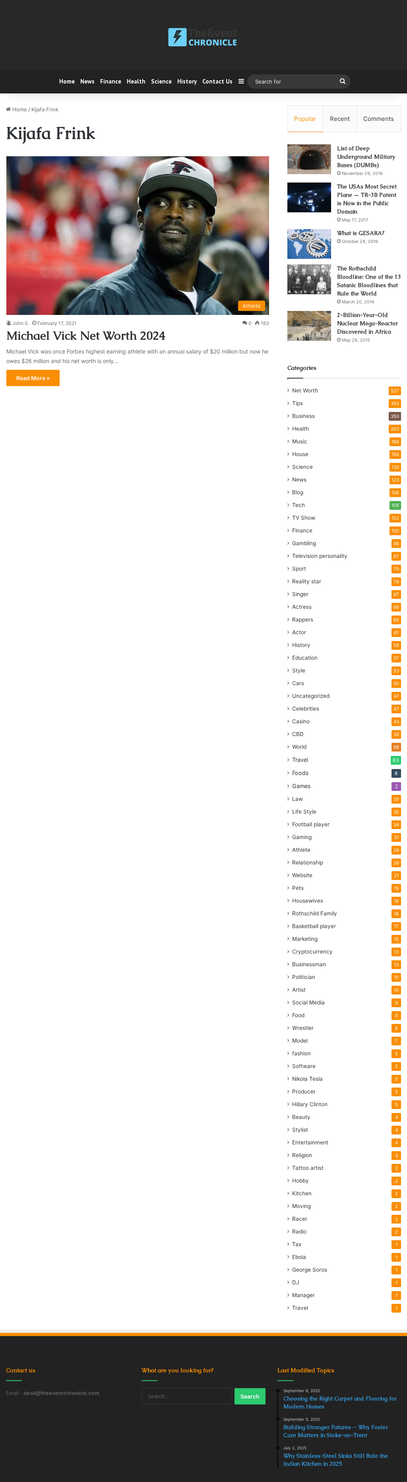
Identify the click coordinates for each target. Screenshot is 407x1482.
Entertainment (310, 1142)
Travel (300, 759)
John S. (20, 323)
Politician (303, 977)
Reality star (306, 581)
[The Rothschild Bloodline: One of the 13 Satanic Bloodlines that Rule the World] (309, 279)
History (187, 81)
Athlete (301, 850)
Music (299, 441)
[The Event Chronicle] (203, 38)
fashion (301, 1053)
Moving (301, 1206)
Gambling (304, 543)
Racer (299, 1219)
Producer (304, 1091)
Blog (297, 492)
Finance (110, 81)
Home (67, 81)
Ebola (299, 1257)
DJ (295, 1282)
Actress (302, 607)
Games (301, 786)
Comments (378, 118)
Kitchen (302, 1193)
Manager (303, 1295)
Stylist (300, 1130)
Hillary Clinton (310, 1104)
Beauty (301, 1117)
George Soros (309, 1269)
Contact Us (217, 81)
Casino (301, 721)
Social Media (308, 1002)
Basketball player (314, 926)
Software (304, 1066)
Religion (302, 1155)
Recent (340, 118)
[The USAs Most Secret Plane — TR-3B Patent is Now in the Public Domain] (309, 197)
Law (297, 799)
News (87, 81)
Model (300, 1040)
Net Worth (305, 390)
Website (302, 875)
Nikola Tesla (307, 1079)
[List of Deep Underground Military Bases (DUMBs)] (309, 159)
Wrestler (303, 1028)
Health (136, 81)
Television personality (319, 556)
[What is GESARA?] (309, 244)
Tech (298, 505)
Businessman (309, 964)
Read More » (33, 378)
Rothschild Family (314, 913)
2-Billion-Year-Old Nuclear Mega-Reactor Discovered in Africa (367, 323)
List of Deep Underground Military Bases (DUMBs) (366, 157)
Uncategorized (310, 696)
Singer (300, 594)
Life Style (304, 811)
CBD (298, 734)
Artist (299, 990)
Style (298, 670)
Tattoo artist (308, 1168)
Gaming (302, 837)
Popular (305, 118)
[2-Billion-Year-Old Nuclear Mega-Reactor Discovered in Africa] (309, 326)
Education (305, 658)
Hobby (300, 1180)
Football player (310, 824)
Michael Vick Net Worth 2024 (85, 335)
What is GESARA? (360, 233)
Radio (299, 1231)
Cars (298, 683)
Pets (298, 888)
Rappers (302, 619)
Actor (299, 632)
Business (303, 416)
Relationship (307, 862)
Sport (299, 568)
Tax (296, 1244)
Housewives (307, 900)
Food (298, 1015)
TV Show (303, 518)
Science (161, 81)
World (299, 747)
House (300, 454)
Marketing (305, 939)
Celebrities (305, 708)
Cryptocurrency (312, 951)
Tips (297, 403)
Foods (300, 772)
